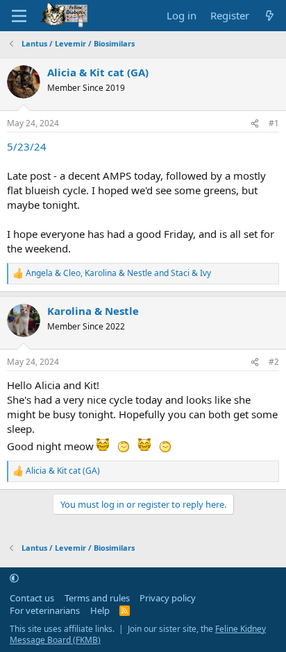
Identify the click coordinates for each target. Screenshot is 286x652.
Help (100, 610)
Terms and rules (97, 598)
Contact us (32, 598)
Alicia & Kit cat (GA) (98, 72)
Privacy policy (168, 598)
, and (118, 273)
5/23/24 (27, 146)
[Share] (255, 124)
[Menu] (19, 16)
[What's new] (269, 15)
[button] (14, 577)
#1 (274, 123)
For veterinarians (45, 610)
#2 (274, 362)
